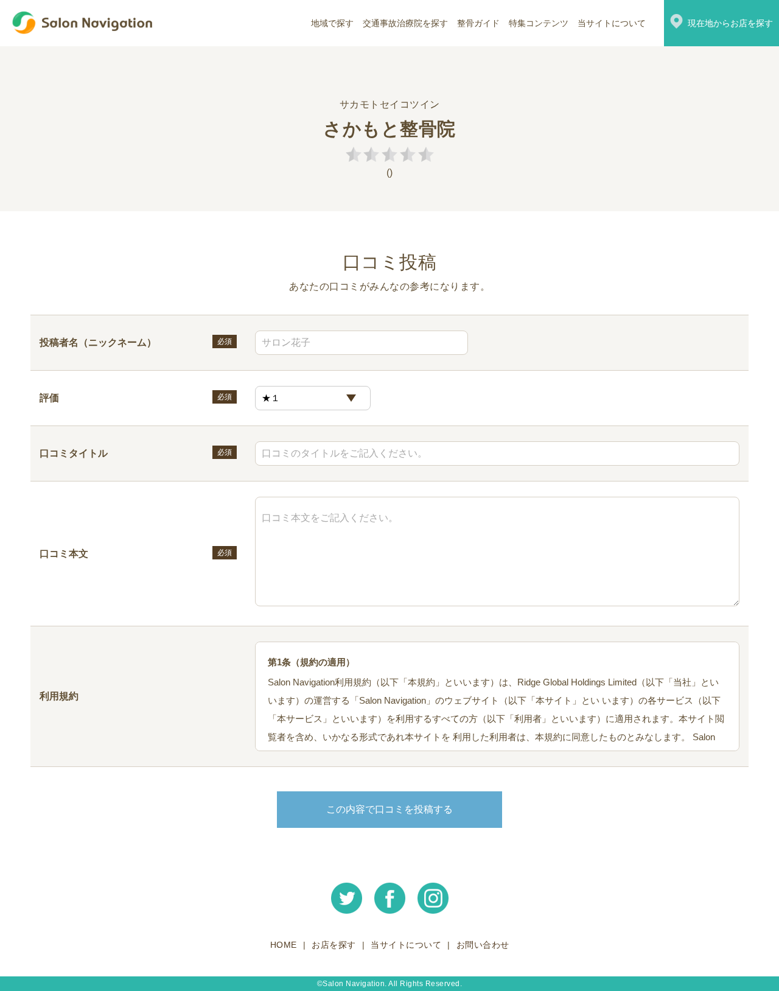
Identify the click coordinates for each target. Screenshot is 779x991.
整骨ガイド (478, 23)
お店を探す (334, 945)
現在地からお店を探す (730, 23)
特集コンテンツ (538, 23)
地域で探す (332, 23)
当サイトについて (612, 23)
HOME (283, 945)
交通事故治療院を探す (405, 23)
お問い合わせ (482, 945)
